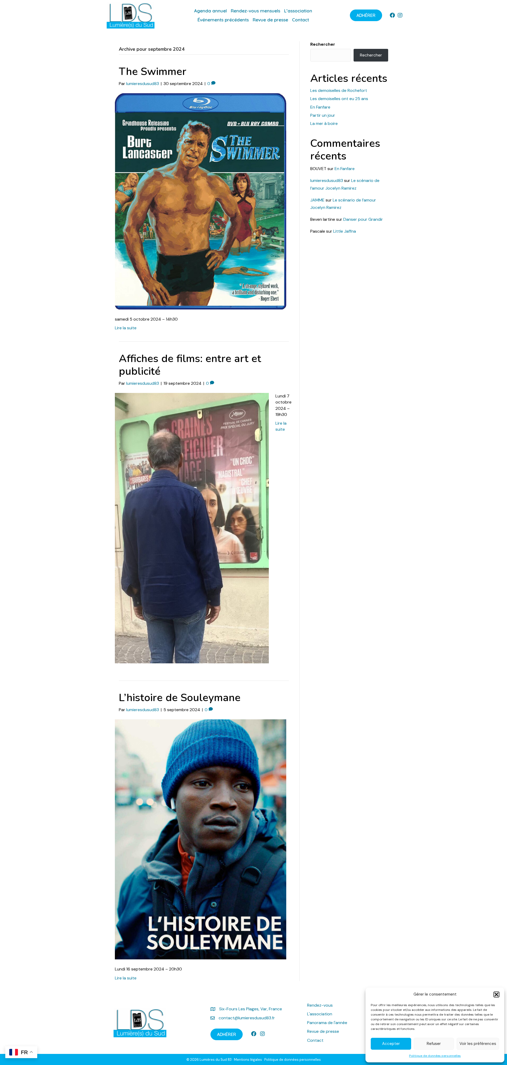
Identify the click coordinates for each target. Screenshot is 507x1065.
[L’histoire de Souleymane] (200, 839)
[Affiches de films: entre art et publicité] (192, 528)
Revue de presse (323, 1031)
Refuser (434, 1043)
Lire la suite (126, 328)
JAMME (317, 200)
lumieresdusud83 (326, 180)
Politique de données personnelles (435, 1056)
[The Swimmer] (200, 201)
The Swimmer (152, 71)
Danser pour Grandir (363, 219)
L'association (319, 1014)
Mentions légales (248, 1059)
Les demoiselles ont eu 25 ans (339, 98)
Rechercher (322, 44)
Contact (315, 1040)
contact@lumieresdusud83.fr (247, 1018)
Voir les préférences (477, 1043)
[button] (496, 994)
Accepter (391, 1043)
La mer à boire (324, 123)
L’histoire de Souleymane (180, 698)
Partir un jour (322, 115)
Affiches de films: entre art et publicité (190, 364)
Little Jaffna (344, 231)
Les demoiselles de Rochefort (338, 90)
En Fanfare (320, 107)
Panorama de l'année (327, 1022)
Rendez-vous (320, 1005)
